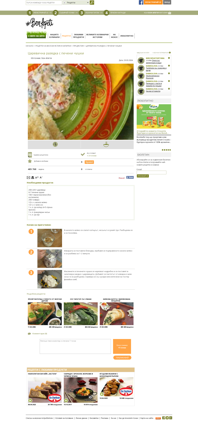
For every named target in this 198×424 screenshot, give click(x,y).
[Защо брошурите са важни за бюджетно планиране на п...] (170, 150)
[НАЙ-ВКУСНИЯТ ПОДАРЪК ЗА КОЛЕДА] (166, 150)
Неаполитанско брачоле (152, 77)
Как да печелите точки (128, 418)
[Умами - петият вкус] (168, 150)
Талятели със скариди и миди (156, 69)
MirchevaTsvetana (155, 58)
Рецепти (66, 36)
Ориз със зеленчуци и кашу (153, 61)
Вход (167, 2)
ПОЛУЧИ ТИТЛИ (92, 12)
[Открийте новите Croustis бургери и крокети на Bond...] (164, 150)
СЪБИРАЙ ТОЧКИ (67, 12)
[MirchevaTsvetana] (141, 60)
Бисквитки (94, 418)
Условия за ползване (64, 418)
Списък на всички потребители (39, 418)
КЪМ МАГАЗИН (156, 12)
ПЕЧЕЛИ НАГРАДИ (118, 12)
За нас (113, 418)
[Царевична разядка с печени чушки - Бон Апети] (49, 238)
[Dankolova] (141, 68)
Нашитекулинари (54, 35)
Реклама (104, 418)
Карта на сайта (146, 418)
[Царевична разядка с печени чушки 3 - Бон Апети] (49, 279)
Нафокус (114, 35)
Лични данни (81, 418)
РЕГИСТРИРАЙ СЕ (41, 12)
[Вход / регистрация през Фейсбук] (141, 2)
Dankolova (151, 66)
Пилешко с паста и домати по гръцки (154, 84)
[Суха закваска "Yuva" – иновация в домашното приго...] (162, 150)
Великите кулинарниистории (97, 35)
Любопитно (126, 36)
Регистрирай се (153, 2)
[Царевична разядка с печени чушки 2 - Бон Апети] (49, 258)
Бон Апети (46, 58)
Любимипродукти (78, 35)
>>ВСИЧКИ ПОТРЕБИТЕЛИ (160, 53)
